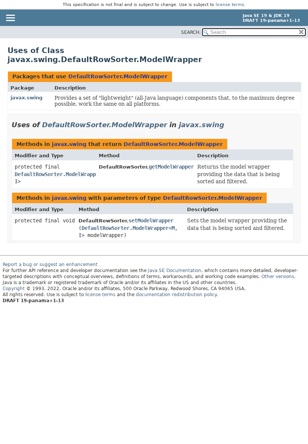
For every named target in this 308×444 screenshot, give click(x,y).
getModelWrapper (171, 167)
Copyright (14, 288)
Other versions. (278, 276)
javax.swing (26, 97)
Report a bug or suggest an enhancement (50, 264)
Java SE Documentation (174, 270)
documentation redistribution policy (176, 294)
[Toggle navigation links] (10, 18)
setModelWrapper (151, 220)
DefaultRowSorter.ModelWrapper (118, 76)
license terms (230, 4)
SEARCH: (191, 32)
